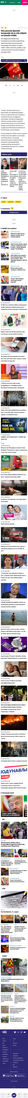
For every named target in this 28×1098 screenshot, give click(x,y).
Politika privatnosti (18, 1060)
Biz (3, 1043)
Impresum (15, 1056)
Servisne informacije (6, 993)
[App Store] (19, 1075)
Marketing (15, 1053)
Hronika (16, 993)
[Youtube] (24, 1032)
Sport (4, 1041)
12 (7, 266)
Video (14, 1038)
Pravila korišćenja (18, 1058)
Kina (4, 202)
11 (12, 916)
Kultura (5, 1052)
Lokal (4, 1063)
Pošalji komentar (14, 212)
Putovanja (5, 1050)
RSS (14, 1064)
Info (4, 1038)
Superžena (5, 1054)
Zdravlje (5, 1047)
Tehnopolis (6, 1059)
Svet (2, 27)
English (15, 1043)
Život (4, 1045)
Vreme (14, 1045)
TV (13, 1041)
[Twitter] (18, 1032)
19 (7, 277)
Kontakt (15, 1067)
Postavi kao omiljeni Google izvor (11, 60)
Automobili (5, 1061)
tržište (18, 202)
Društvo (12, 1006)
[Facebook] (15, 1032)
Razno (2, 909)
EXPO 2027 (3, 840)
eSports (5, 1056)
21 (7, 231)
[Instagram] (21, 1032)
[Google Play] (8, 1075)
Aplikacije (15, 1062)
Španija (11, 202)
